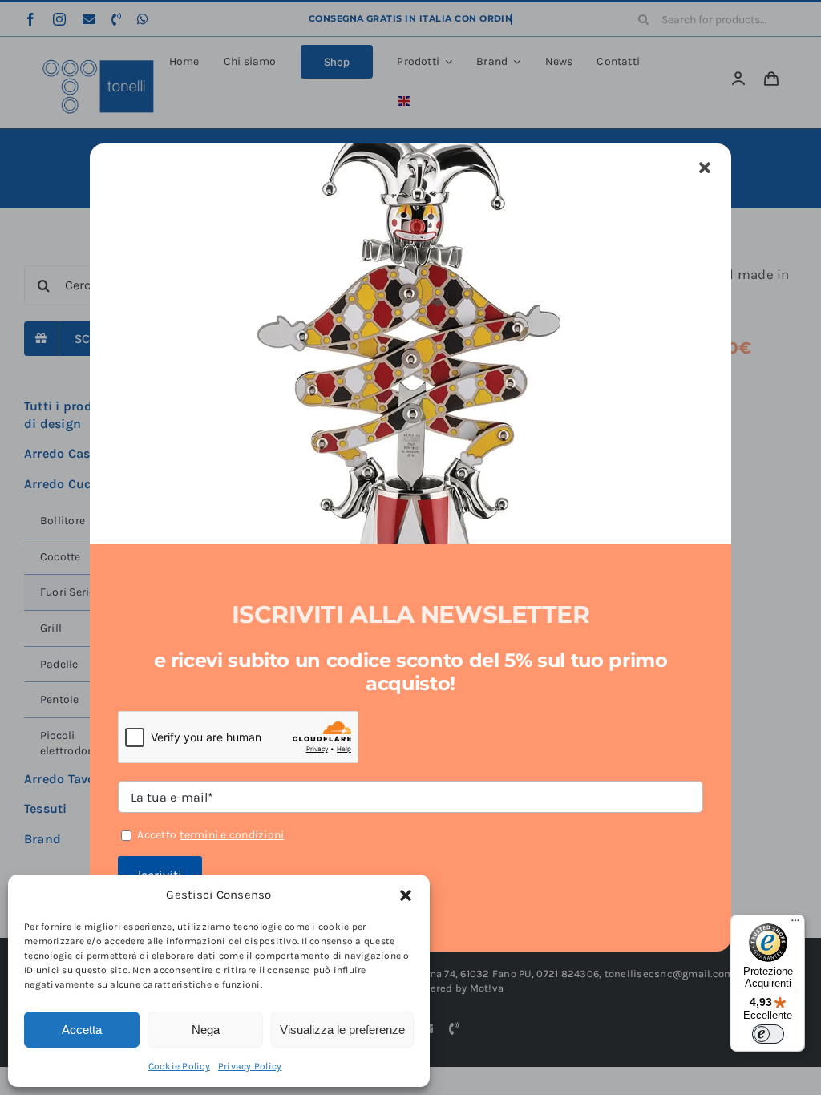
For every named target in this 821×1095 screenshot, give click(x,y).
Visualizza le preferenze (342, 1029)
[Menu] (795, 924)
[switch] (768, 1034)
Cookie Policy (179, 1066)
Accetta (82, 1029)
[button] (406, 895)
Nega (206, 1029)
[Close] (704, 168)
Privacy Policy (250, 1066)
